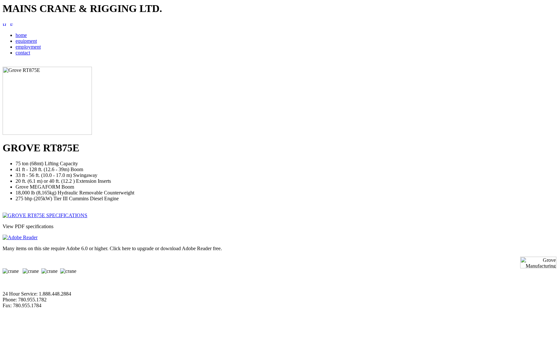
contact (23, 52)
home (21, 35)
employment (28, 47)
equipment (26, 41)
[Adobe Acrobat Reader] (20, 237)
